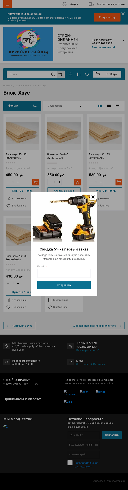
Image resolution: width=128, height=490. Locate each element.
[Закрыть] (93, 197)
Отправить (64, 285)
